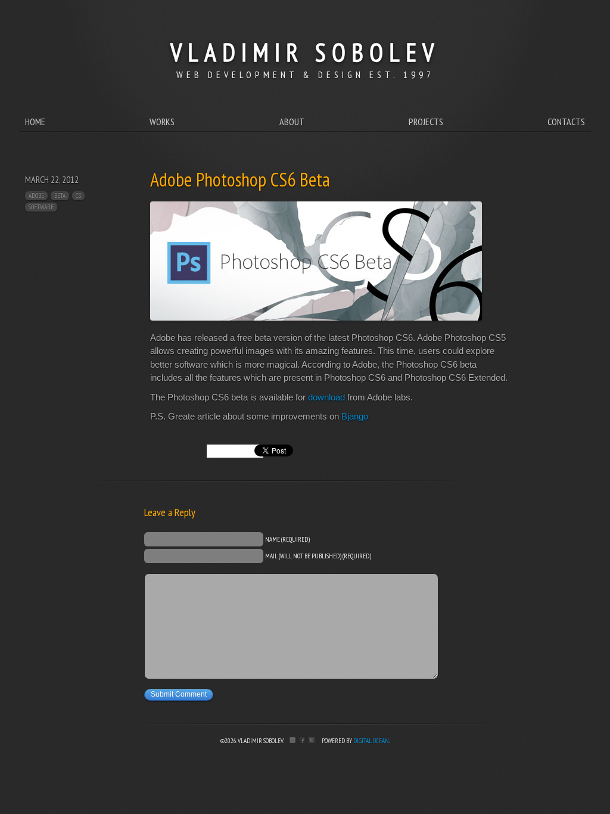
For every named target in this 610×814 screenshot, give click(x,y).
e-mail (292, 740)
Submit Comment (179, 694)
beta (60, 195)
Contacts (566, 122)
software (41, 207)
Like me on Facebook (302, 740)
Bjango (354, 416)
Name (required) (287, 539)
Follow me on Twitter (312, 740)
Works (162, 122)
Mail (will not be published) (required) (318, 555)
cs (78, 195)
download (326, 397)
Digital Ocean (371, 741)
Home (35, 122)
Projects (426, 122)
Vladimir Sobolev (305, 52)
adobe (36, 195)
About (291, 122)
